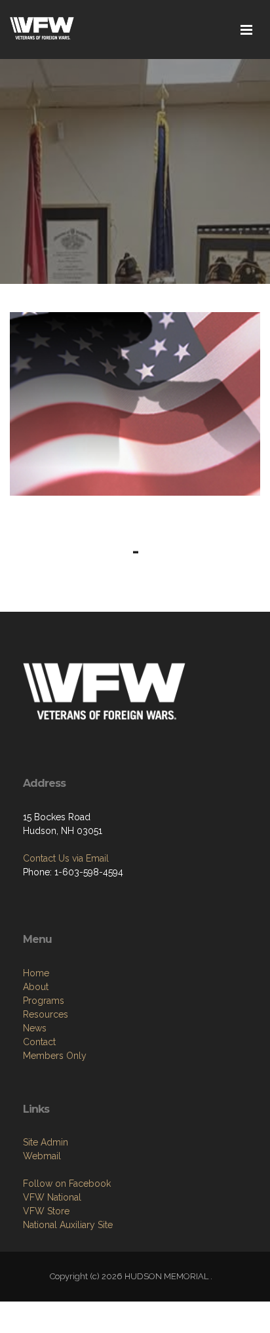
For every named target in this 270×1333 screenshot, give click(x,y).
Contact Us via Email (66, 858)
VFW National (52, 1197)
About (35, 987)
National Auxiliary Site (68, 1225)
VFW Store (46, 1211)
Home (36, 973)
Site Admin (45, 1142)
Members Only (55, 1055)
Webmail (42, 1156)
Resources (45, 1014)
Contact (39, 1042)
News (35, 1028)
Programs (43, 1000)
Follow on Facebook (67, 1183)
